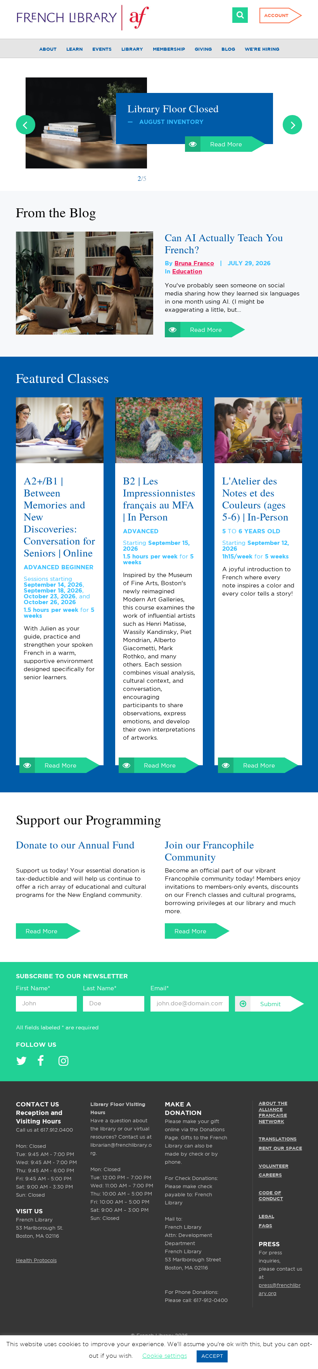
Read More (226, 144)
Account (276, 16)
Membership (169, 49)
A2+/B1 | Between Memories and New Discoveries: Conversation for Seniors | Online (59, 517)
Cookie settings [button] (164, 1356)
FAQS (265, 1225)
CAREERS (270, 1175)
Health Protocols (36, 1261)
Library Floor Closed (173, 108)
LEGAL (266, 1216)
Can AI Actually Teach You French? (224, 244)
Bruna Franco (194, 263)
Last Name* (99, 988)
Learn (74, 49)
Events (102, 49)
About (48, 49)
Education (187, 271)
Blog (228, 49)
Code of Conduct (271, 1196)
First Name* (33, 988)
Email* (159, 988)
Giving (203, 49)
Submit (270, 1004)
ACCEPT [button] (212, 1356)
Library (132, 49)
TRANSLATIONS (278, 1139)
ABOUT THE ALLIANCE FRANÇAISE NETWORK (273, 1112)
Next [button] (292, 124)
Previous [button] (25, 124)
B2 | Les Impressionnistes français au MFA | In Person (159, 499)
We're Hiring (262, 49)
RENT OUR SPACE (280, 1148)
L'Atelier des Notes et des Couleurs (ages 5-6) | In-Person (255, 499)
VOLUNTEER (274, 1166)
